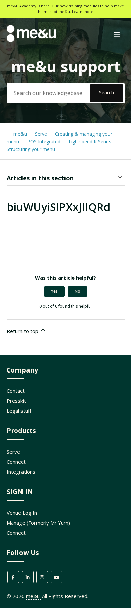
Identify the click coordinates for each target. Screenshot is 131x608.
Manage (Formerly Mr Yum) (38, 522)
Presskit (16, 400)
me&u (20, 134)
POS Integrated (44, 141)
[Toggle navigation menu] (117, 34)
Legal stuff (19, 410)
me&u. (33, 596)
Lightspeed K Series (90, 141)
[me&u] (31, 40)
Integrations (21, 471)
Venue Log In (22, 512)
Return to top (23, 331)
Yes (54, 291)
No (77, 291)
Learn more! (83, 11)
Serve (41, 134)
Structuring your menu (31, 149)
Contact (16, 390)
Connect (16, 461)
